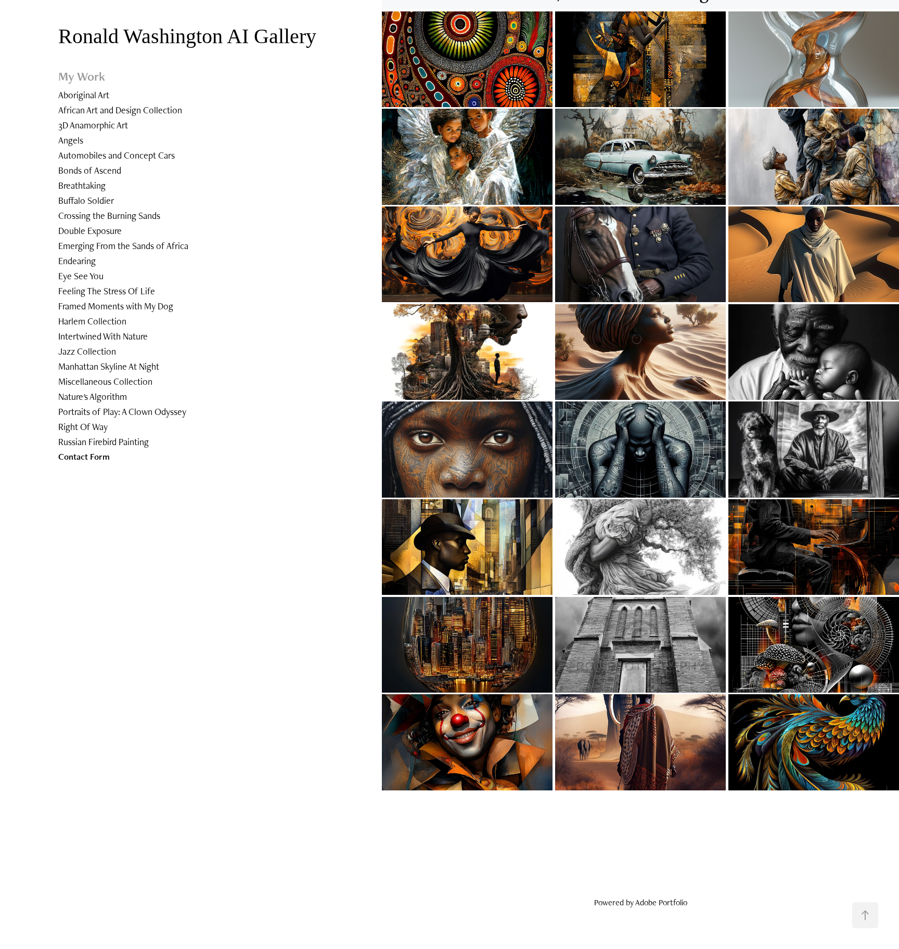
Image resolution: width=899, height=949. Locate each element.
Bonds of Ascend (89, 170)
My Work (81, 76)
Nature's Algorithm (92, 396)
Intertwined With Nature (103, 336)
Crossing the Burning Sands (109, 216)
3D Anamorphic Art (93, 125)
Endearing (77, 261)
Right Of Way (83, 427)
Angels (70, 140)
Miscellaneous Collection (105, 381)
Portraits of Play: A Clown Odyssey (122, 412)
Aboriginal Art (83, 95)
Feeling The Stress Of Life (106, 291)
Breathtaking (82, 185)
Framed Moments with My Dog (115, 306)
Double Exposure (90, 231)
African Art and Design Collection (120, 110)
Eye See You (81, 276)
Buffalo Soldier (86, 200)
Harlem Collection (92, 321)
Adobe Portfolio (661, 902)
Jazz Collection (87, 351)
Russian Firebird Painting (103, 442)
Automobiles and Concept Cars (116, 155)
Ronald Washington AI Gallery (190, 36)
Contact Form (84, 456)
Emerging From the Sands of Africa (123, 246)
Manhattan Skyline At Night (108, 366)
